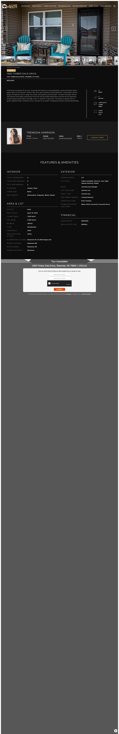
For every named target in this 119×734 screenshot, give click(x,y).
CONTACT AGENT (97, 137)
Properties (25, 6)
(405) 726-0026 (48, 138)
